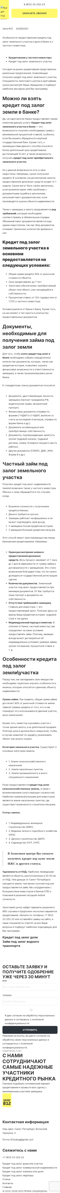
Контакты (7, 1183)
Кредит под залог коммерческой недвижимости (29, 1167)
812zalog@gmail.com (21, 1139)
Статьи (6, 1179)
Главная (7, 1187)
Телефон (7, 995)
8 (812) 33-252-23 (34, 4)
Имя (4, 981)
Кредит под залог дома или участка (22, 1163)
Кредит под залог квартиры (17, 1175)
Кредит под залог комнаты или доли (22, 1171)
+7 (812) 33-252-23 (13, 1157)
